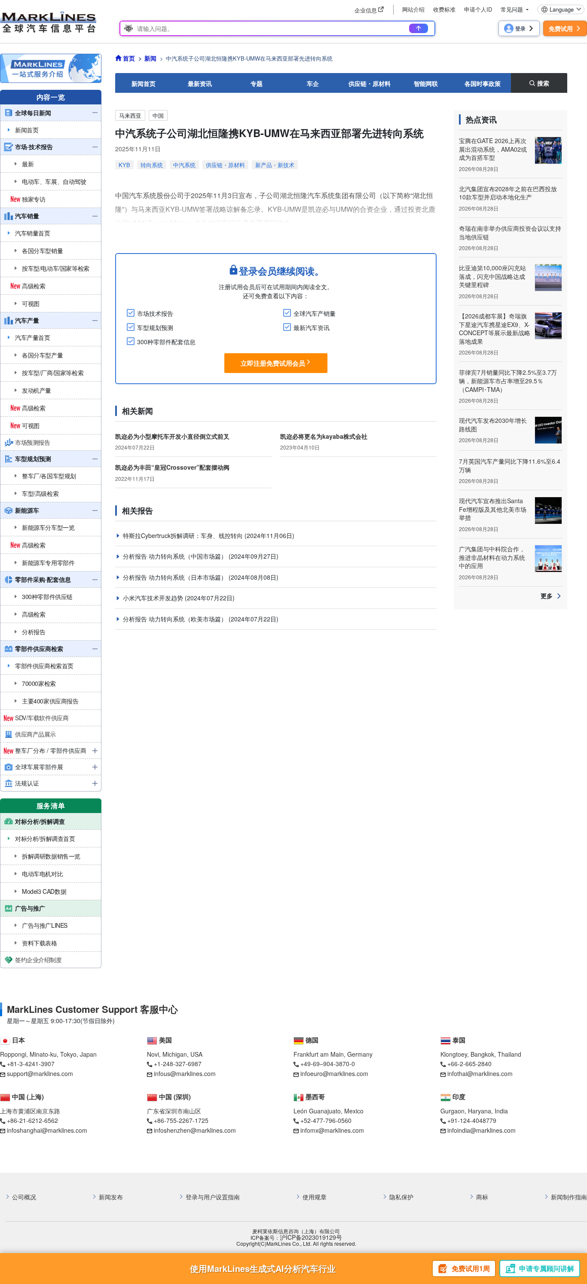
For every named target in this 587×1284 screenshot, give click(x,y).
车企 (313, 83)
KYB (124, 165)
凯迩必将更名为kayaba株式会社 (323, 436)
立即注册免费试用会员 (273, 363)
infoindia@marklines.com (481, 1130)
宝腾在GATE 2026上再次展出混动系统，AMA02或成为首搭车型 (493, 149)
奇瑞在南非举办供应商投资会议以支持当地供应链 (510, 232)
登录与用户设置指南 (213, 1197)
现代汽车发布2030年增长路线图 (493, 424)
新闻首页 (143, 83)
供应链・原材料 (370, 83)
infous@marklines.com (185, 1073)
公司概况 (24, 1197)
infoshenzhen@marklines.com (195, 1130)
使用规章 (315, 1197)
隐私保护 (401, 1197)
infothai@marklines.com (480, 1073)
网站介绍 (413, 9)
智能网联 (426, 83)
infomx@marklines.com (332, 1130)
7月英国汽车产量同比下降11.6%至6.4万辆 (509, 465)
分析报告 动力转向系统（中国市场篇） (176, 556)
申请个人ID (478, 9)
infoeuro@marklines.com (334, 1073)
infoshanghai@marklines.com (47, 1130)
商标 (482, 1197)
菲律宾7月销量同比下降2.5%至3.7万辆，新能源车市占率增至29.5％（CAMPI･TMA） (508, 380)
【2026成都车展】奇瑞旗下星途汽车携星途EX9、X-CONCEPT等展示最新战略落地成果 (494, 328)
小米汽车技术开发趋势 (154, 597)
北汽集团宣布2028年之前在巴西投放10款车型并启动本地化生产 (508, 193)
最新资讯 (200, 83)
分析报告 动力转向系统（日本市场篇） (176, 577)
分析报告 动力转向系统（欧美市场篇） (176, 618)
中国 (158, 115)
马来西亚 (130, 115)
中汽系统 (184, 165)
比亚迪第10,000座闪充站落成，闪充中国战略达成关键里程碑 (492, 276)
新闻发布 (111, 1197)
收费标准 (444, 9)
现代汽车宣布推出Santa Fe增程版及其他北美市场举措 (492, 509)
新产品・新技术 (274, 165)
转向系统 (152, 165)
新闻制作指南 (569, 1197)
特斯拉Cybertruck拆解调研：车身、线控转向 (184, 535)
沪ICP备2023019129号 (311, 1237)
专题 (257, 83)
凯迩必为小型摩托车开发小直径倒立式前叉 (172, 436)
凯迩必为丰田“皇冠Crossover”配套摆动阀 (172, 467)
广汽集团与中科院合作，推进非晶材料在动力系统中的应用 (492, 557)
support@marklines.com (40, 1073)
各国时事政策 (483, 83)
